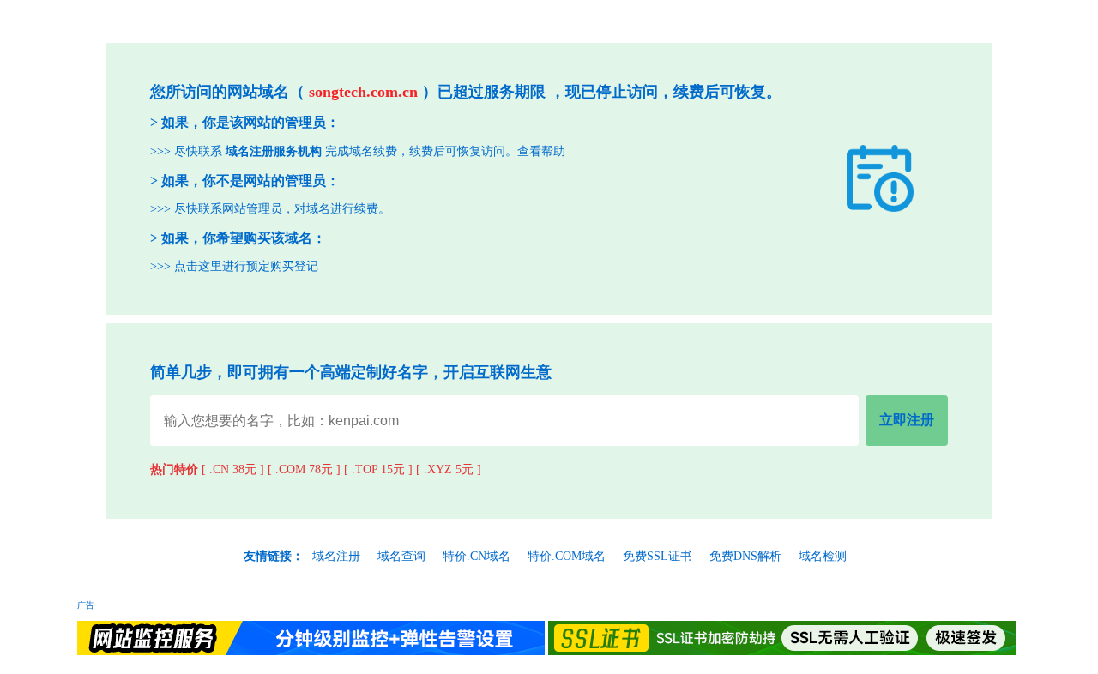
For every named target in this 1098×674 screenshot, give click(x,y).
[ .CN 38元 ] (233, 469)
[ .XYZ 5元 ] (448, 469)
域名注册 (336, 556)
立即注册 (906, 419)
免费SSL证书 (657, 556)
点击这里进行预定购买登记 (246, 266)
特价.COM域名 (567, 556)
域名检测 (823, 556)
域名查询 (401, 556)
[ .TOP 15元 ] (378, 469)
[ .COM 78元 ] (304, 469)
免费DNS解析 (745, 556)
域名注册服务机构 (274, 151)
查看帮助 (541, 151)
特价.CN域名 (476, 556)
